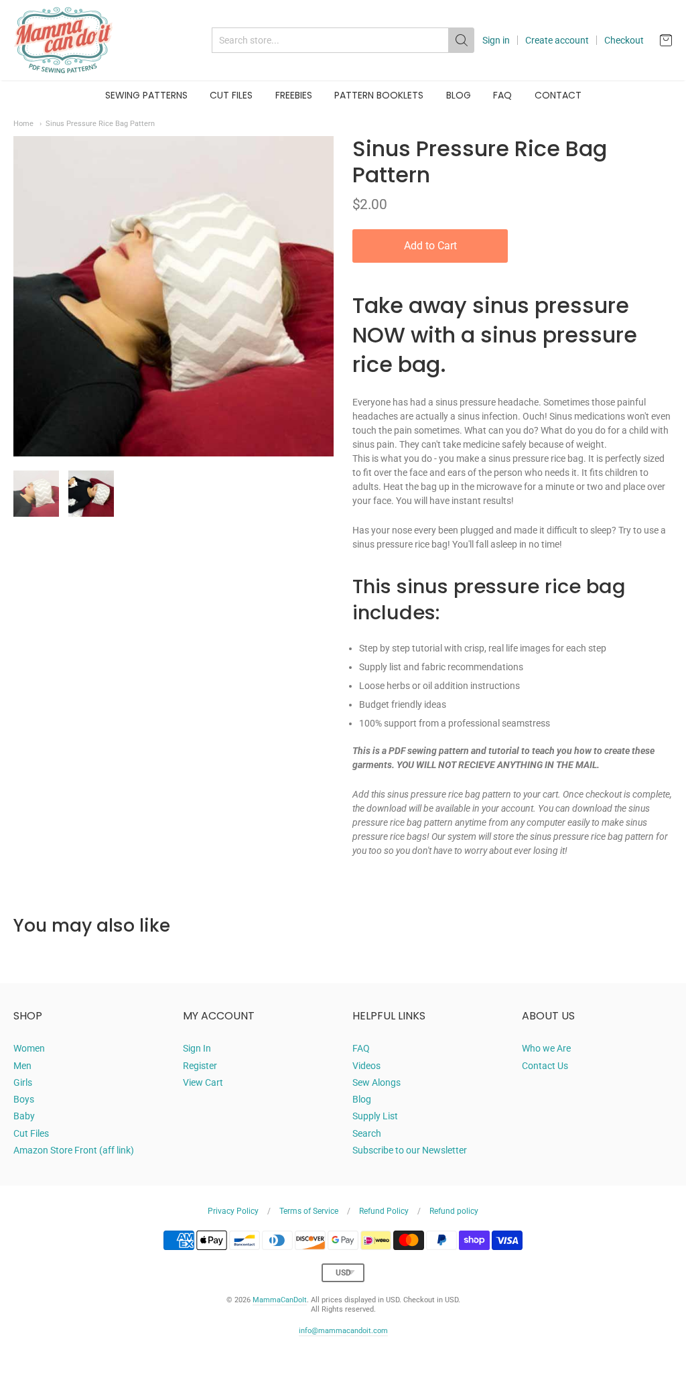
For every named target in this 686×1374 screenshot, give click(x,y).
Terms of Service (308, 1211)
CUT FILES (231, 95)
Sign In (197, 1048)
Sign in (496, 40)
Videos (366, 1065)
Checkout (624, 40)
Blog (361, 1099)
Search (366, 1133)
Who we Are (546, 1048)
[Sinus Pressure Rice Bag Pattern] (36, 493)
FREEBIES (293, 95)
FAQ (502, 95)
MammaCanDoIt (280, 1300)
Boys (23, 1099)
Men (22, 1065)
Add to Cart (430, 245)
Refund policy (453, 1211)
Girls (22, 1082)
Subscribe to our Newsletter (409, 1150)
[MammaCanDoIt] (63, 40)
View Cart (203, 1082)
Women (29, 1048)
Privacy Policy (233, 1211)
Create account (557, 40)
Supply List (375, 1116)
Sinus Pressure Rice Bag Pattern (100, 123)
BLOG (458, 95)
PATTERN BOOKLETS (378, 95)
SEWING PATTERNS (146, 95)
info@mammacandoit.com (343, 1330)
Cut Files (31, 1133)
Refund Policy (384, 1211)
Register (200, 1065)
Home (23, 123)
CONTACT (558, 95)
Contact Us (545, 1065)
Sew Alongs (376, 1082)
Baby (24, 1116)
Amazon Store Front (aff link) (73, 1150)
